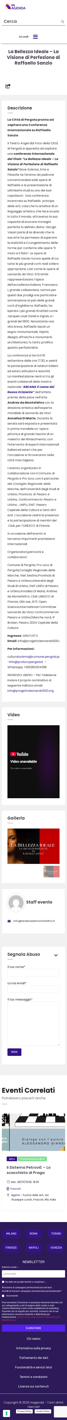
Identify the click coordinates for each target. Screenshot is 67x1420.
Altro (12, 1159)
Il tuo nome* (16, 967)
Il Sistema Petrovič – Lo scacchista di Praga (29, 1170)
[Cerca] (62, 21)
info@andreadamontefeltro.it (34, 921)
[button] (11, 1234)
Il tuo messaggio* (20, 999)
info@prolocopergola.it (26, 662)
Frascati (15, 1189)
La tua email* (16, 983)
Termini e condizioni (33, 1377)
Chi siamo (33, 1338)
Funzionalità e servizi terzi (33, 1367)
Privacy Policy (24, 1411)
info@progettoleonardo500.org (30, 691)
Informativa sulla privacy (33, 1348)
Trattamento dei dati (33, 1358)
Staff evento (39, 902)
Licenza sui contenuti (33, 1386)
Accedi (23, 37)
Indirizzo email (10, 1267)
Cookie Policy (43, 1411)
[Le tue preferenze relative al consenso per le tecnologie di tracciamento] (6, 1413)
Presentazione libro (32, 1159)
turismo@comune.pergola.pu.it (40, 657)
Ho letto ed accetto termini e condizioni (26, 1282)
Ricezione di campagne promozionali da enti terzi (27, 1287)
